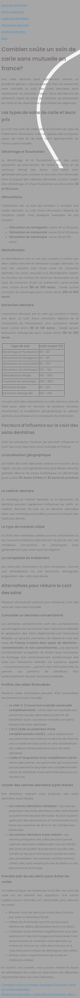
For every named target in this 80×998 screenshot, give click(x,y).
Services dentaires (14, 5)
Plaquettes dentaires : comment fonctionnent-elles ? (38, 994)
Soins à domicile (12, 12)
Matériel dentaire (13, 32)
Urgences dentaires (15, 18)
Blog (4, 38)
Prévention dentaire (15, 25)
